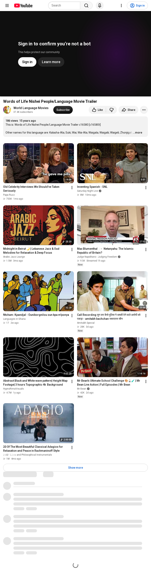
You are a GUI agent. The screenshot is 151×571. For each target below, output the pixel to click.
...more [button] (137, 132)
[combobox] (65, 5)
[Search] (86, 5)
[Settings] (121, 5)
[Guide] (7, 5)
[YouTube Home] (23, 5)
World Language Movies (31, 108)
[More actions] (144, 110)
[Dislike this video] (111, 110)
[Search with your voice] (100, 5)
